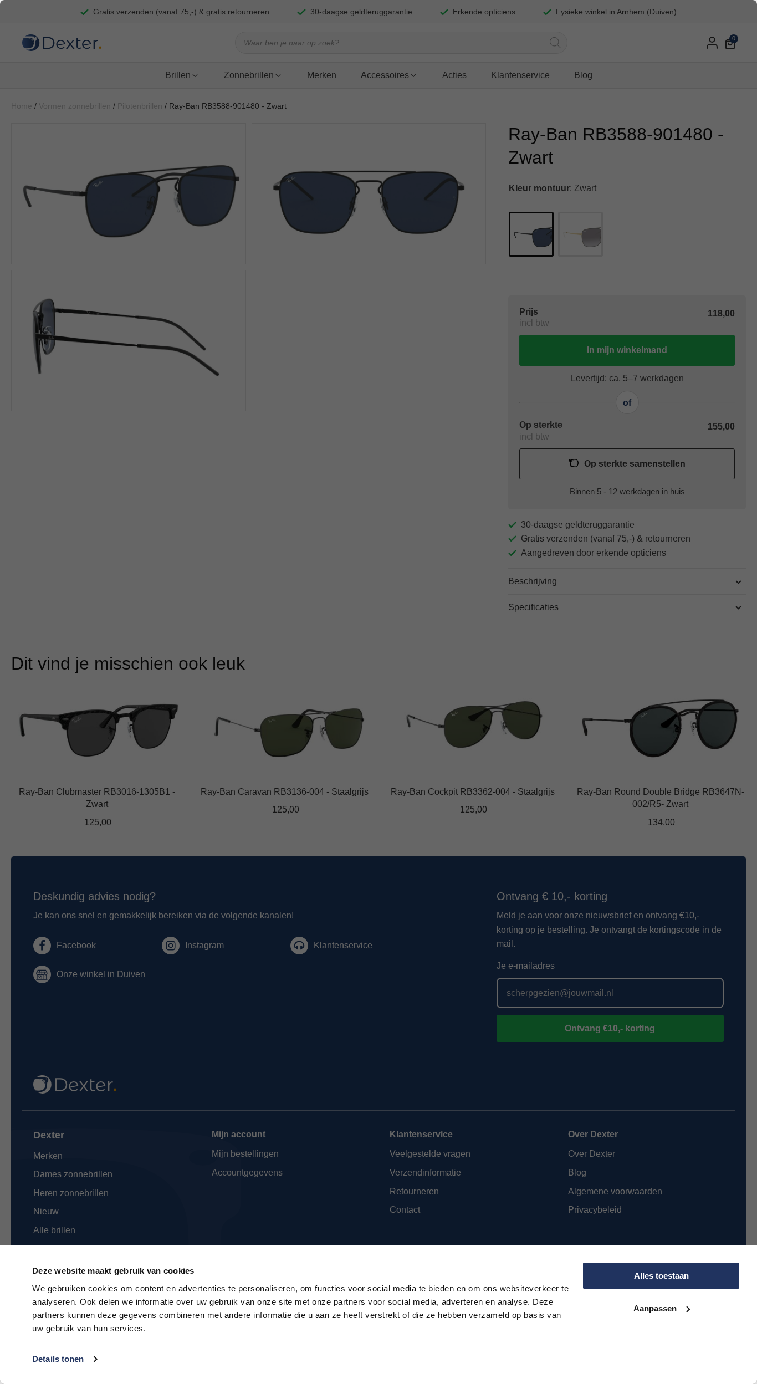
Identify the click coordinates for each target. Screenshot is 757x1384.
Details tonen (58, 1358)
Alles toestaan (661, 1275)
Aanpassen (655, 1308)
